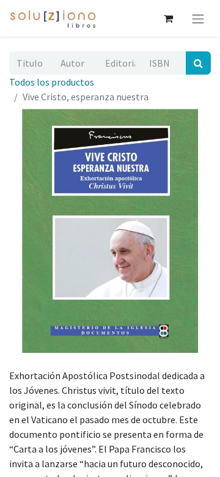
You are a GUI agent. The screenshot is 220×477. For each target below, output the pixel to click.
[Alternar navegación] (198, 18)
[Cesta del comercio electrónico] (168, 18)
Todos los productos (51, 82)
